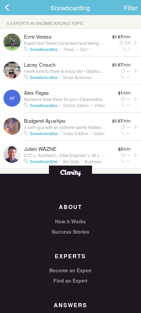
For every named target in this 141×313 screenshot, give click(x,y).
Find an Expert (70, 280)
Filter (131, 7)
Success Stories (70, 231)
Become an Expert (70, 270)
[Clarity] (70, 172)
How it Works (70, 221)
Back (13, 7)
